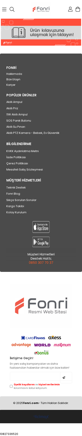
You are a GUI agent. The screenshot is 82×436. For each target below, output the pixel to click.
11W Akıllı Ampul (17, 115)
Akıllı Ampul (14, 102)
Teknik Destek (16, 188)
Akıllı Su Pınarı (15, 127)
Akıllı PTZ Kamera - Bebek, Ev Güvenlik (32, 133)
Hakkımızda (14, 74)
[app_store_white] (41, 227)
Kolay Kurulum (16, 212)
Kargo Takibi (15, 206)
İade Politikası (16, 157)
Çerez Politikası (17, 163)
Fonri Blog (13, 194)
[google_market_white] (41, 242)
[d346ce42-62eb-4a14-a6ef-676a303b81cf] (41, 306)
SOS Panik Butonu (18, 121)
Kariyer (10, 85)
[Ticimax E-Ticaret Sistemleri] (41, 417)
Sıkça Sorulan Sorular (21, 200)
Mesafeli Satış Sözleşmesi (24, 170)
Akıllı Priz (12, 108)
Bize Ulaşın (13, 79)
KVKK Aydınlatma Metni (22, 151)
